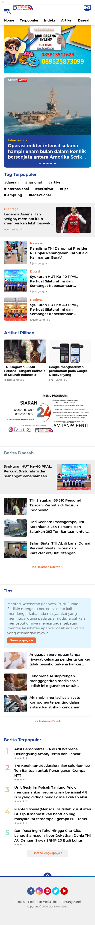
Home (9, 20)
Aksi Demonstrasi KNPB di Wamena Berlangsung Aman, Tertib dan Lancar (47, 751)
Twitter (58, 897)
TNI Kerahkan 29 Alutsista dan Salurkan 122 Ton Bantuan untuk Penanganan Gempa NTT (52, 770)
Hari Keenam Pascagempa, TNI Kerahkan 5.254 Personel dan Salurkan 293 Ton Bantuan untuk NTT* (58, 527)
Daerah (84, 20)
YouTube (67, 897)
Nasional (34, 182)
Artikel (66, 20)
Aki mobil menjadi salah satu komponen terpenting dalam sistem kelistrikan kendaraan (55, 702)
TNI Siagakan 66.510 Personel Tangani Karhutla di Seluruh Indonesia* (24, 371)
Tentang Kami (71, 902)
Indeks (50, 20)
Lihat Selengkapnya (47, 853)
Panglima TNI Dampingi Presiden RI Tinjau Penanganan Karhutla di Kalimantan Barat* (59, 253)
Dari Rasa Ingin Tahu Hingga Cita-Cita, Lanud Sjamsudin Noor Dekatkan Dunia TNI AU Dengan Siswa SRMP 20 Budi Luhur (52, 835)
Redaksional (41, 195)
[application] (47, 920)
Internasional (18, 140)
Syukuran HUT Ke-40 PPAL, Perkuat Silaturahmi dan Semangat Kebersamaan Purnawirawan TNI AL (54, 281)
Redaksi (20, 902)
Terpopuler (29, 20)
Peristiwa (45, 189)
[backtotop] (47, 877)
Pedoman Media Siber (43, 902)
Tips (65, 189)
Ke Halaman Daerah (46, 567)
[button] (40, 163)
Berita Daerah (19, 453)
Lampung (14, 195)
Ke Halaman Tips (47, 721)
